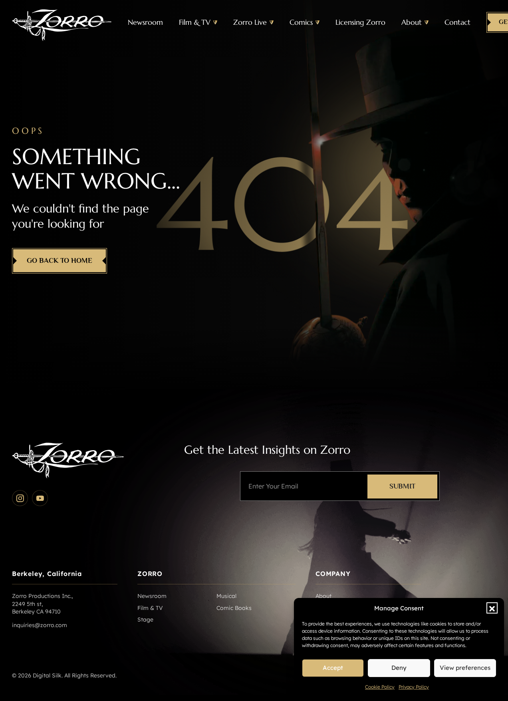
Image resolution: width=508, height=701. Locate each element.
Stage (145, 619)
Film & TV (194, 22)
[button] (492, 608)
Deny (399, 667)
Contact (457, 22)
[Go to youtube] (40, 498)
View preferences (465, 667)
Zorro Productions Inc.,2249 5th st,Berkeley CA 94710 (42, 603)
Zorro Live (250, 22)
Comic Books (234, 608)
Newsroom (145, 22)
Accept (333, 667)
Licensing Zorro (360, 22)
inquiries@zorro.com (39, 625)
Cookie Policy (380, 687)
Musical (226, 596)
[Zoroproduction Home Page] (62, 22)
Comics (301, 22)
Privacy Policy (414, 687)
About (411, 22)
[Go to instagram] (20, 498)
